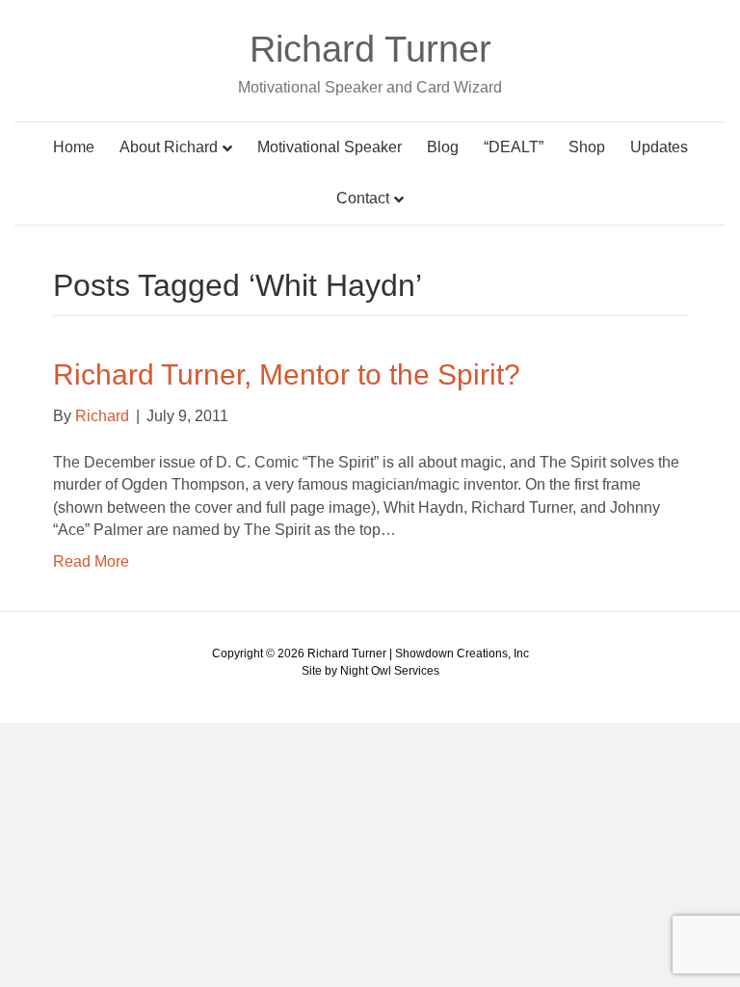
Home (73, 147)
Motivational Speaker (329, 147)
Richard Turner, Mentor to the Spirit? (286, 374)
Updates (659, 147)
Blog (443, 147)
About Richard (168, 147)
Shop (586, 147)
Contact (362, 198)
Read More (91, 561)
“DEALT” (513, 147)
